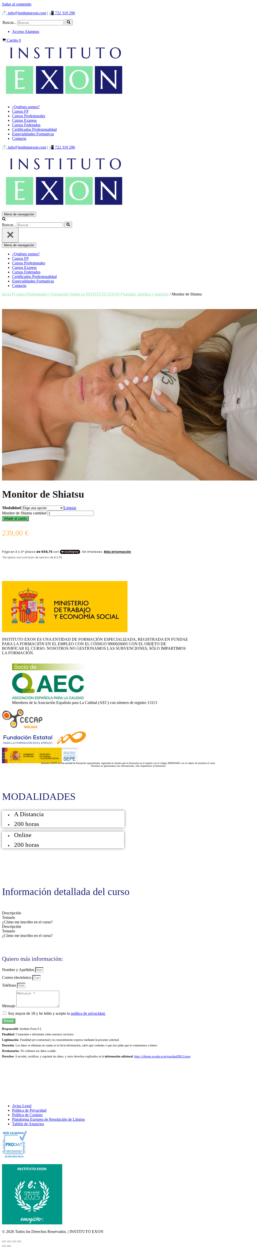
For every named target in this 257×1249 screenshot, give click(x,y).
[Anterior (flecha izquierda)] (4, 1246)
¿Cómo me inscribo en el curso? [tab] (27, 922)
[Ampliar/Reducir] (4, 1241)
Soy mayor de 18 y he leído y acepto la (57, 1013)
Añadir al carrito (15, 518)
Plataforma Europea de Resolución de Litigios (48, 1119)
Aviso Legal (21, 1106)
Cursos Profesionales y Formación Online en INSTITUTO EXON (67, 294)
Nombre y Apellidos (18, 970)
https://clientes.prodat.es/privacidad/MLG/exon (162, 1056)
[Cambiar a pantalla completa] (9, 1241)
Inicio (6, 294)
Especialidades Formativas (33, 134)
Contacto (19, 138)
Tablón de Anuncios (28, 1124)
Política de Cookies (27, 1115)
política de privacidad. (88, 1013)
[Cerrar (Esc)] (19, 1241)
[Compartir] (14, 1241)
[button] (69, 22)
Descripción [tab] (11, 913)
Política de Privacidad (29, 1110)
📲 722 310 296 (62, 13)
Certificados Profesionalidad (34, 129)
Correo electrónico (17, 977)
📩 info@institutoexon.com (24, 13)
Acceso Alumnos (25, 31)
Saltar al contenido (16, 4)
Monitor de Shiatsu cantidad (24, 513)
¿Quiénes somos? (26, 107)
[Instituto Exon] (128, 72)
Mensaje (9, 1006)
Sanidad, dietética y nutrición (146, 294)
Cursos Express (24, 120)
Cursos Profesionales (28, 116)
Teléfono (9, 985)
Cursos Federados (26, 125)
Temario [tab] (8, 917)
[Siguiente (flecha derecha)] (9, 1246)
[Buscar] (69, 22)
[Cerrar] (10, 235)
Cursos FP (20, 111)
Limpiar (70, 508)
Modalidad (11, 508)
